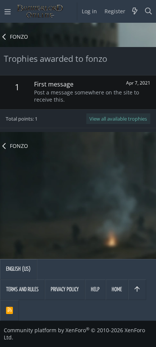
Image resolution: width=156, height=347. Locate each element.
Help (95, 289)
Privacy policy (65, 289)
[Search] (148, 11)
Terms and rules (22, 289)
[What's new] (134, 11)
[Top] (137, 289)
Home (117, 289)
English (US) (18, 269)
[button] (7, 11)
